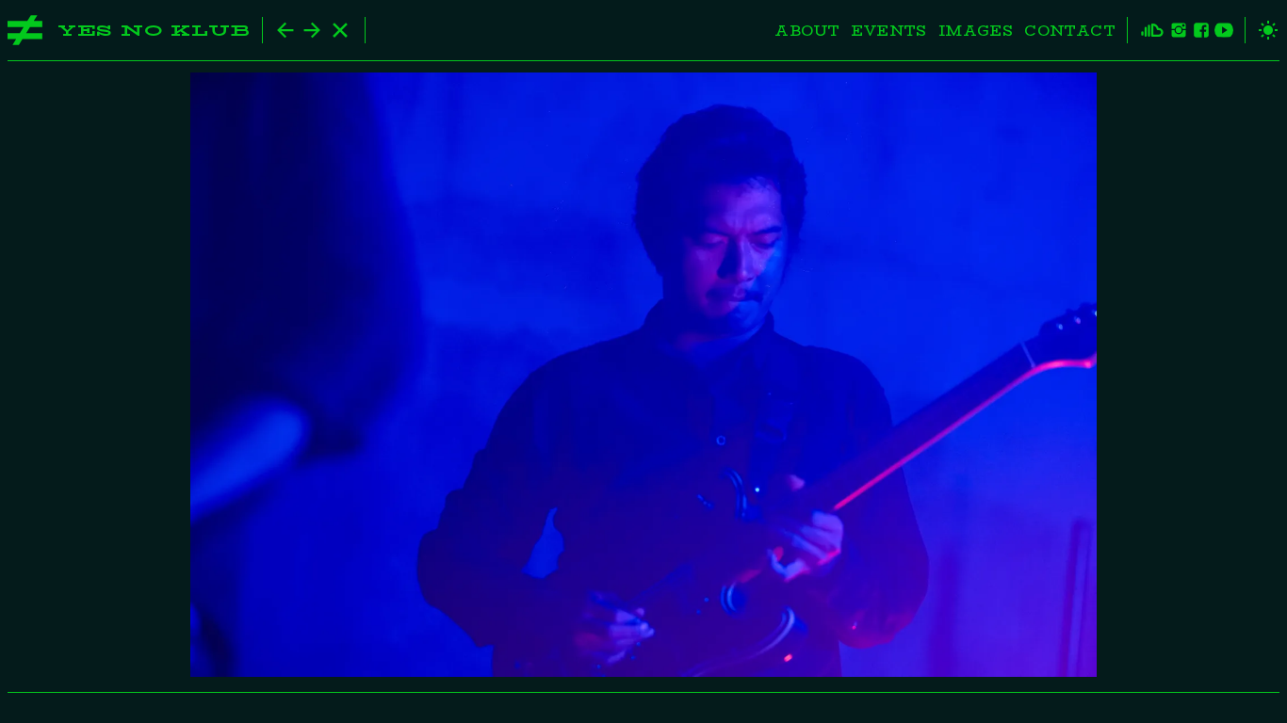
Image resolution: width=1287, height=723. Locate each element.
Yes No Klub (154, 30)
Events (888, 30)
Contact (1070, 30)
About (806, 30)
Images (975, 30)
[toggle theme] (1262, 30)
